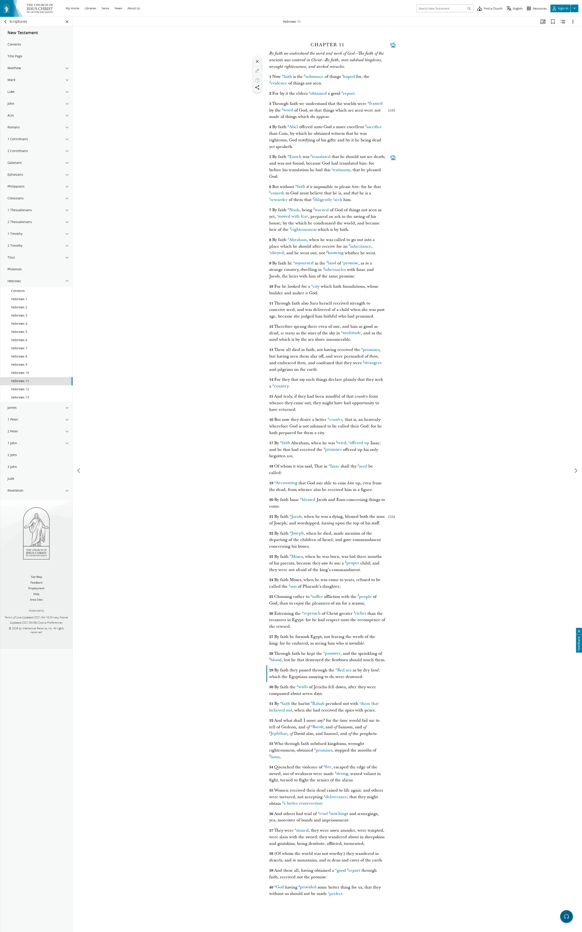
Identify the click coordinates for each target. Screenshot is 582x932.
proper (352, 563)
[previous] (79, 470)
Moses (297, 556)
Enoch (295, 157)
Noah (294, 210)
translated (321, 157)
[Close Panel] (67, 21)
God (280, 887)
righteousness (303, 229)
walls (303, 687)
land (332, 263)
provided (308, 887)
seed (363, 466)
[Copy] (257, 80)
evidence (279, 83)
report (349, 93)
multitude (352, 333)
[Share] (257, 87)
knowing (336, 253)
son (293, 586)
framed (376, 104)
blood (276, 660)
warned (322, 210)
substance (314, 76)
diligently (323, 200)
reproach (312, 613)
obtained (318, 93)
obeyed (277, 253)
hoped (349, 76)
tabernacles (335, 269)
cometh (277, 193)
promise (350, 263)
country (281, 386)
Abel (293, 127)
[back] (5, 21)
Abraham (298, 240)
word (288, 110)
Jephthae (279, 733)
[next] (575, 470)
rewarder (279, 200)
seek (338, 200)
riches (360, 613)
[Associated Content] (393, 45)
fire (328, 767)
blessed (308, 500)
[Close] (257, 61)
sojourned (304, 263)
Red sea (344, 670)
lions (275, 757)
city (316, 286)
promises (371, 350)
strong (342, 774)
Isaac (334, 466)
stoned (302, 830)
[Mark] (257, 70)
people (365, 596)
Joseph (297, 533)
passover (333, 653)
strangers (372, 363)
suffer (317, 596)
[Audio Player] (566, 916)
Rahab (318, 703)
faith (287, 76)
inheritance (360, 246)
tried (341, 443)
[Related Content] (562, 22)
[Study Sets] (542, 22)
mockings (339, 814)
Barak (317, 727)
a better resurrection (302, 803)
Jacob (296, 516)
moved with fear (293, 216)
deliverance (336, 797)
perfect (335, 893)
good (341, 870)
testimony (341, 170)
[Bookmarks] (552, 22)
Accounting (286, 483)
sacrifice (374, 127)
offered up (359, 443)
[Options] (572, 22)
